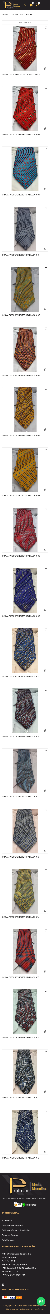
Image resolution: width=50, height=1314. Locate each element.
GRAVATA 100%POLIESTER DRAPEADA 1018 (20, 1157)
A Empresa (7, 1220)
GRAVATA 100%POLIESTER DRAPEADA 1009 (21, 616)
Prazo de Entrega (10, 1235)
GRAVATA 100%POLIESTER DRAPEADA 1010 (20, 676)
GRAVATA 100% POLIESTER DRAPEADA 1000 (21, 74)
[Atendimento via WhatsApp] (41, 1301)
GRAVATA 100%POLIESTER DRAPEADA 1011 (20, 736)
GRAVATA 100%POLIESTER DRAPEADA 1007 (21, 495)
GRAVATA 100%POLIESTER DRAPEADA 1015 (20, 977)
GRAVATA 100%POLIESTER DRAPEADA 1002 (21, 134)
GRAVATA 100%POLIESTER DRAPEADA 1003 (21, 315)
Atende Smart (37, 1309)
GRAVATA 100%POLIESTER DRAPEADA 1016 (20, 1037)
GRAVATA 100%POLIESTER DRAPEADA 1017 (20, 1097)
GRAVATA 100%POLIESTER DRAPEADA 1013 (20, 856)
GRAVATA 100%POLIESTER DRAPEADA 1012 (20, 796)
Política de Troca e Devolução (16, 1230)
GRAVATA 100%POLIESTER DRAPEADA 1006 (21, 435)
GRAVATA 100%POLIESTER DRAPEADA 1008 (21, 556)
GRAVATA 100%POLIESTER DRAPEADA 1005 (21, 375)
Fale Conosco (8, 1240)
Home (5, 14)
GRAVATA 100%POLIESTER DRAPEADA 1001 (20, 255)
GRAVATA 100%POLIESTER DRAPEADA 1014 (20, 917)
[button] (25, 22)
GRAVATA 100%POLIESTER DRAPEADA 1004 (21, 194)
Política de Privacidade (12, 1225)
